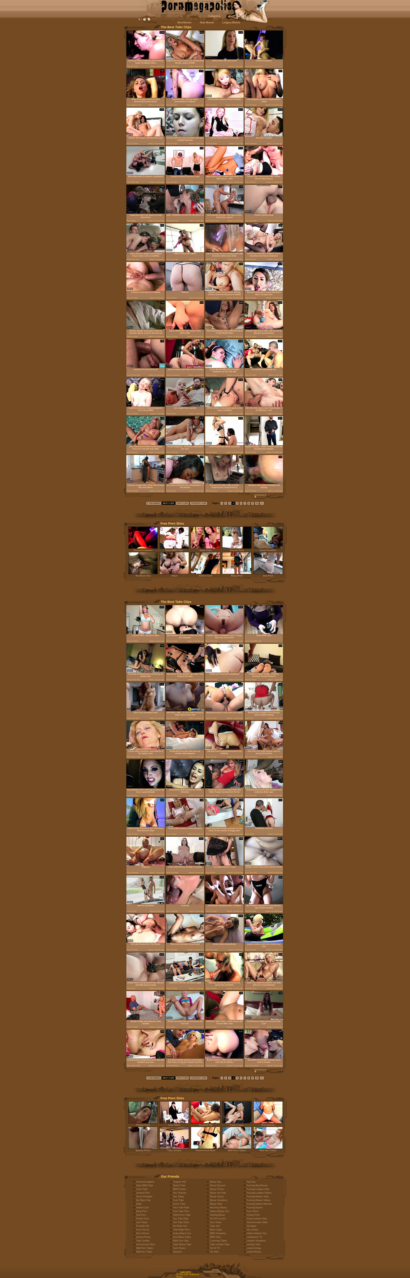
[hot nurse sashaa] (264, 135)
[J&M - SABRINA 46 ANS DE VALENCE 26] (185, 213)
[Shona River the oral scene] (224, 58)
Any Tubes (178, 1196)
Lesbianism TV (254, 1237)
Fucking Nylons (254, 1207)
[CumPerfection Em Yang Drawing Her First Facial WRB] (145, 405)
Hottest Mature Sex (256, 1233)
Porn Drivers (268, 1125)
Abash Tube (179, 1185)
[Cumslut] (185, 903)
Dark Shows (179, 1248)
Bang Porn (237, 575)
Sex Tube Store (181, 1222)
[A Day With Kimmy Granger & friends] (185, 864)
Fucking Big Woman (257, 1185)
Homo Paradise (268, 550)
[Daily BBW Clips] (264, 633)
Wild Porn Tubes (237, 1150)
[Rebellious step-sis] (264, 826)
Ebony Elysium (218, 1185)
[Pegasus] (145, 864)
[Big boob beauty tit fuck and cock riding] (224, 710)
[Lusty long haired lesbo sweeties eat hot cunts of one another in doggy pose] (224, 826)
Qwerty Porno (143, 1150)
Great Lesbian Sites (256, 1218)
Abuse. (179, 1277)
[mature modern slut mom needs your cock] (264, 942)
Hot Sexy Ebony (218, 1207)
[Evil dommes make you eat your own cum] (264, 1019)
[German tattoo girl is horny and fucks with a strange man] (264, 290)
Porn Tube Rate (181, 1207)
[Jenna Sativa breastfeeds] (224, 942)
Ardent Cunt (205, 575)
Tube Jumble (174, 1150)
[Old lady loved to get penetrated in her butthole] (224, 749)
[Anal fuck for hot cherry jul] (145, 367)
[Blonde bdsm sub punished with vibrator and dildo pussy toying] (145, 980)
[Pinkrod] (185, 290)
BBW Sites (215, 1237)
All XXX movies (218, 1218)
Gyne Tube (205, 550)
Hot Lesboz (252, 1229)
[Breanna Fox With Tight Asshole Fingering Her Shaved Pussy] (224, 483)
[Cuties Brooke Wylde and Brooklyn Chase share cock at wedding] (145, 251)
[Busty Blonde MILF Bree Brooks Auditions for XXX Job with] (224, 367)
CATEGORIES (153, 503)
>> (262, 503)
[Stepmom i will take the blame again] (185, 980)
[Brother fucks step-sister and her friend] (264, 864)
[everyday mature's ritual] (224, 864)
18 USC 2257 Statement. (188, 1274)
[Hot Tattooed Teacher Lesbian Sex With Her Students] (185, 633)
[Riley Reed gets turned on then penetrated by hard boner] (145, 97)
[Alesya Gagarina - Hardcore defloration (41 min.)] (185, 444)
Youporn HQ (179, 1181)
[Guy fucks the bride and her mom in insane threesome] (264, 749)
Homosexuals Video (257, 1222)
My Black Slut (143, 575)
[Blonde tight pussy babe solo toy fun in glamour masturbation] (264, 328)
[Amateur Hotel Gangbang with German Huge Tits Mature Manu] (145, 58)
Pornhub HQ (205, 1125)
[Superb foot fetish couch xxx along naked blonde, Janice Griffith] (185, 58)
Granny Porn (253, 1214)
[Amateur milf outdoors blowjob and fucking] (264, 483)
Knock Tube (179, 1203)
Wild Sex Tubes (268, 1150)
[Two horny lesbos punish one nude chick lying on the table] (185, 671)
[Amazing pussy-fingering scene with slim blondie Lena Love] (145, 1057)
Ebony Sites (216, 1203)
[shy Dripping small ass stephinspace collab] (264, 97)
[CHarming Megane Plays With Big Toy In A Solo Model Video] (224, 328)
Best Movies (184, 22)
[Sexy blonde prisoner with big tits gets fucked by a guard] (224, 213)
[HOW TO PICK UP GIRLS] (185, 251)
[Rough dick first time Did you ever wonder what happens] (185, 749)
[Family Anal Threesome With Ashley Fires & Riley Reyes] (264, 174)
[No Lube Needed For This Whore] (145, 942)
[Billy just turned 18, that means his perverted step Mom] (224, 980)
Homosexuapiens (143, 550)
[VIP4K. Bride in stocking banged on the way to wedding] (224, 405)
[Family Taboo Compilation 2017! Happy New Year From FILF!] (224, 633)
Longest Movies (231, 22)
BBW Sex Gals (181, 1240)
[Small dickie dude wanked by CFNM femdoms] (185, 787)
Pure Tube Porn (181, 1211)
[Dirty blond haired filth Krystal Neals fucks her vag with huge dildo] (145, 444)
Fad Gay (251, 1181)
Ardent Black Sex (182, 1233)
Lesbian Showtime (256, 1240)
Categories (214, 16)
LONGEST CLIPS (198, 503)
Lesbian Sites (253, 1244)
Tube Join (215, 1226)
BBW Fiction (179, 1189)
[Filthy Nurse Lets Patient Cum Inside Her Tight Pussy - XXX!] (224, 174)
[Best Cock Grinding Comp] (145, 710)
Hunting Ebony (217, 1214)
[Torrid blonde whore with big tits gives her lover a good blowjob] (145, 787)
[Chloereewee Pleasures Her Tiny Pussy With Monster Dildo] (145, 826)
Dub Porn (268, 575)
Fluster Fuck (143, 1125)
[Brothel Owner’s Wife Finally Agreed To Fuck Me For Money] (224, 1057)
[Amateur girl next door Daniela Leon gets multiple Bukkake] (185, 135)
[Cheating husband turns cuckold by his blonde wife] (145, 671)
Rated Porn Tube (181, 1214)
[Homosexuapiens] (264, 58)
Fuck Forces (237, 1125)
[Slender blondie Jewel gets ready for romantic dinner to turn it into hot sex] (145, 328)
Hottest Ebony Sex (219, 1211)
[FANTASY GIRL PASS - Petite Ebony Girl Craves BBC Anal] (224, 1019)
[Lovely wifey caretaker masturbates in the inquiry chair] (145, 749)
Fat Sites (214, 1251)
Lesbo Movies (253, 1251)
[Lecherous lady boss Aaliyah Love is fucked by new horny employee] (264, 251)
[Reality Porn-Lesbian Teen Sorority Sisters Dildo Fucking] (264, 710)
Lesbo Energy (253, 1248)
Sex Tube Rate (180, 1218)
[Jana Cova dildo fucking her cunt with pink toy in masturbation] (264, 980)
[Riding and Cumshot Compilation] (224, 671)
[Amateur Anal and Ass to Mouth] (145, 290)
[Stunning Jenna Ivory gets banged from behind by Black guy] (264, 787)
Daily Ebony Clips (182, 1244)
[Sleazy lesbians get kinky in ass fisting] (185, 367)
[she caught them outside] (185, 405)
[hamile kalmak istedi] (264, 213)
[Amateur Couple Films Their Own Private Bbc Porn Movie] (145, 483)
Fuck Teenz (252, 1211)
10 (257, 503)
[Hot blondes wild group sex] (264, 367)
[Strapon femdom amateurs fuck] (185, 174)
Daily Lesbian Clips (220, 1244)
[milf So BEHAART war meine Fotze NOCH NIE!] (185, 328)
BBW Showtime (218, 1233)
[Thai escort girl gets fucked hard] (185, 942)
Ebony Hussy (217, 1196)
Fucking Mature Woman (259, 1203)
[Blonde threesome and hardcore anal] (145, 135)
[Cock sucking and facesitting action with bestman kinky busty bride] (224, 251)
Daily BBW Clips (174, 550)
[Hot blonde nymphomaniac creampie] (224, 903)
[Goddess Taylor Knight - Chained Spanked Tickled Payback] (264, 671)
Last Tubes (174, 1125)
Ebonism (177, 1251)
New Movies (207, 22)
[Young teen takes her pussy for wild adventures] (145, 213)
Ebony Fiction (217, 1189)
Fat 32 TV (215, 1248)
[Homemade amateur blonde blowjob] (224, 97)
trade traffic (185, 1272)
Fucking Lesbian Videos (258, 1192)
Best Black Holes (182, 1237)
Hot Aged (251, 1226)
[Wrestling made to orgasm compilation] (145, 174)
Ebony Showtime (218, 1200)
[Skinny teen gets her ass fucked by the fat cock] (185, 1019)
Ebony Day (215, 1181)
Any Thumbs (179, 1192)
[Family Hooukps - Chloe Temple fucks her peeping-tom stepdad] (264, 444)
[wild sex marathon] (145, 903)
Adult (174, 575)
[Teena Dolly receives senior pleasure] (185, 826)
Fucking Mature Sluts (257, 1196)
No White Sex (180, 1226)
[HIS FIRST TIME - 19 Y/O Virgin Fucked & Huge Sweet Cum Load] (185, 710)
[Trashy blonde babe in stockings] (224, 135)
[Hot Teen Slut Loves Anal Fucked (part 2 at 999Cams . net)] (264, 405)
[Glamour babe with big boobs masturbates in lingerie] (185, 97)
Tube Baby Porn (181, 1229)
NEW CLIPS (182, 503)
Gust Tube (178, 1200)
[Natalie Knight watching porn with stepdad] (145, 1019)
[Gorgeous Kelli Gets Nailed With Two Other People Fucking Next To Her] (224, 787)
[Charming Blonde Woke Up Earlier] (224, 444)
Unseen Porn (237, 550)
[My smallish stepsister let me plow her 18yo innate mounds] (264, 903)
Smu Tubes (216, 1222)
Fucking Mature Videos (258, 1200)
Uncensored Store (205, 1150)
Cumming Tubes (218, 1240)
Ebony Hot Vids (218, 1192)
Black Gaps (216, 1229)
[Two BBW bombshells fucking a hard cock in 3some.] (264, 1057)
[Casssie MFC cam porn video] (145, 633)
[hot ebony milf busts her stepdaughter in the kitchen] (185, 483)
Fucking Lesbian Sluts (258, 1189)
